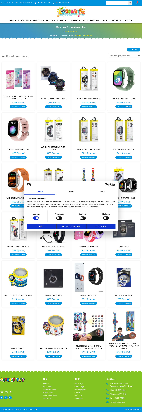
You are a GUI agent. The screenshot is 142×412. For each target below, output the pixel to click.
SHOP (77, 379)
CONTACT (111, 379)
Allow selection (71, 226)
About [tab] (102, 191)
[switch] (59, 218)
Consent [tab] (40, 191)
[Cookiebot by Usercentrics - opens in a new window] (106, 184)
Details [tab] (71, 191)
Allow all (100, 226)
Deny (41, 226)
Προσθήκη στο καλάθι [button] (18, 106)
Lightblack (138, 409)
